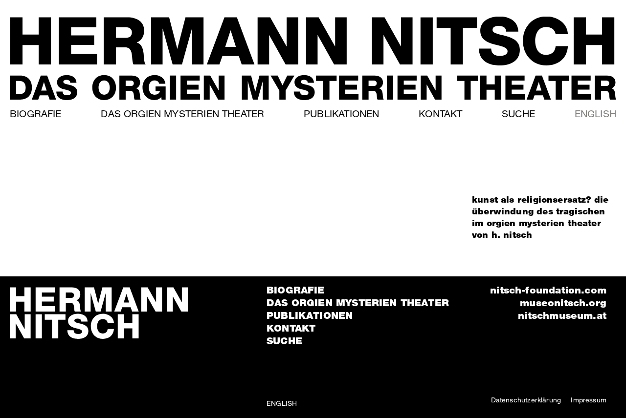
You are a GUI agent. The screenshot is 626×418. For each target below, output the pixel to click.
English (595, 113)
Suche (518, 113)
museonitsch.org (563, 303)
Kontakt (440, 113)
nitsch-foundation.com (548, 290)
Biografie (36, 113)
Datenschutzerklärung (526, 400)
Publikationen (341, 113)
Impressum (588, 400)
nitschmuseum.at (562, 315)
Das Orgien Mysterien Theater (182, 113)
